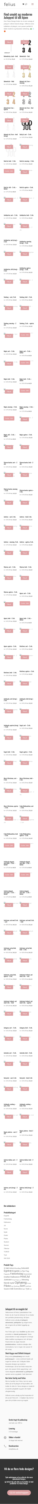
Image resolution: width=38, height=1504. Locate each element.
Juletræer (8, 1280)
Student (6, 1242)
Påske (6, 1238)
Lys (20, 1280)
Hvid (23, 1276)
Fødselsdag (8, 1219)
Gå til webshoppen (19, 1492)
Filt (21, 1271)
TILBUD (6, 1252)
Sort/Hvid (28, 1286)
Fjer (23, 1271)
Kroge (17, 1280)
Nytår (5, 1232)
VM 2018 (7, 1258)
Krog (13, 1280)
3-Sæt (6, 1268)
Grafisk (7, 1277)
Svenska (18, 1289)
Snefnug (16, 1286)
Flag (27, 1271)
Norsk (6, 1229)
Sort (22, 1285)
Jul (5, 1225)
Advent (12, 1268)
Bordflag (18, 1268)
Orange (29, 1283)
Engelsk (6, 1216)
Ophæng (21, 1282)
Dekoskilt (25, 1268)
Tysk (5, 1255)
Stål (11, 1289)
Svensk (6, 1245)
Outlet (6, 1235)
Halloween (7, 1222)
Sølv (23, 1289)
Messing (25, 1280)
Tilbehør (6, 1248)
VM (31, 1289)
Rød (12, 1286)
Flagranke (7, 1274)
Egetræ (8, 1270)
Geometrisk (28, 1274)
